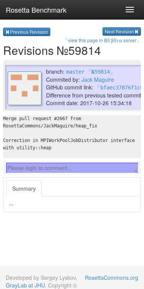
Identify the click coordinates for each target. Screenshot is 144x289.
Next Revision (119, 31)
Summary (24, 188)
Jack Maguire (97, 79)
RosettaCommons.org (111, 277)
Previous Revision (29, 31)
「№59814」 (100, 72)
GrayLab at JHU (25, 285)
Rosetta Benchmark (36, 10)
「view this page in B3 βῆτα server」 (102, 40)
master (75, 72)
